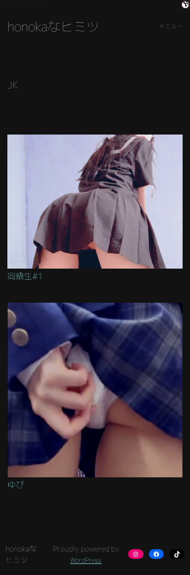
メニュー (171, 26)
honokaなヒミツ (53, 26)
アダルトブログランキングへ (27, 5)
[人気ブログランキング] (185, 6)
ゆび (15, 485)
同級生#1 (25, 276)
